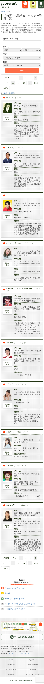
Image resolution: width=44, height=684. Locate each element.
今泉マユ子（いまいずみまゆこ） (19, 505)
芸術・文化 (23, 255)
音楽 (16, 476)
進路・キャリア (23, 106)
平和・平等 (21, 301)
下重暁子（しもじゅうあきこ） (18, 343)
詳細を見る (7, 118)
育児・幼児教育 (25, 158)
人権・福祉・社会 (21, 155)
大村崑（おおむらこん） (15, 148)
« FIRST (6, 78)
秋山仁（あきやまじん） (15, 98)
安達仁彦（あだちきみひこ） (16, 599)
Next (36, 83)
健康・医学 (18, 513)
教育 (23, 253)
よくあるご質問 (11, 669)
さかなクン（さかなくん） (15, 588)
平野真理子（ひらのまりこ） (16, 609)
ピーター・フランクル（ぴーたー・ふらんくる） (23, 290)
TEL (25, 6)
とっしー (9, 195)
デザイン (25, 251)
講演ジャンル (33, 660)
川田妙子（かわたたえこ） (16, 384)
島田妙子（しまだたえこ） (15, 593)
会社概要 (11, 674)
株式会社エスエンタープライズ (19, 654)
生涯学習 (36, 155)
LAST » (5, 88)
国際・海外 (18, 299)
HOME (3, 12)
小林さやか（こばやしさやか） (18, 432)
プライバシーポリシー (33, 674)
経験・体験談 (22, 205)
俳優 (30, 155)
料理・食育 (28, 513)
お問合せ (33, 669)
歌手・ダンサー (20, 474)
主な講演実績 (11, 664)
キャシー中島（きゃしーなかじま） (20, 243)
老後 (16, 158)
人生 (32, 351)
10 (18, 83)
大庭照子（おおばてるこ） (16, 466)
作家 (36, 351)
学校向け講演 (32, 203)
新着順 (11, 93)
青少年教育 (34, 106)
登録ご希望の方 (33, 664)
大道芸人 (27, 299)
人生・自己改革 (20, 203)
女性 (36, 440)
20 (24, 83)
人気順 (4, 93)
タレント (17, 251)
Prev (14, 78)
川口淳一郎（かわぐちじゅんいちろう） (20, 604)
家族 (18, 253)
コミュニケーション (22, 351)
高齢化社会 (36, 158)
